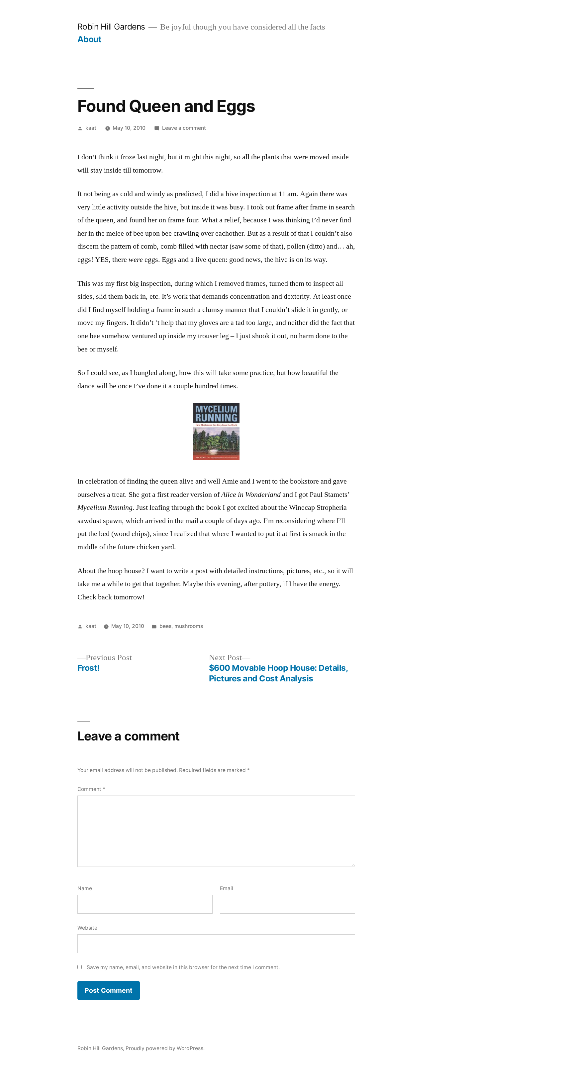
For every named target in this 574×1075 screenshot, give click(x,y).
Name (84, 888)
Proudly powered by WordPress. (165, 1048)
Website (87, 928)
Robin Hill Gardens (111, 27)
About (89, 39)
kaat (90, 128)
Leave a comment (184, 128)
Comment (91, 789)
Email (226, 888)
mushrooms (188, 626)
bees (165, 626)
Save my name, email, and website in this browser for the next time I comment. (183, 967)
